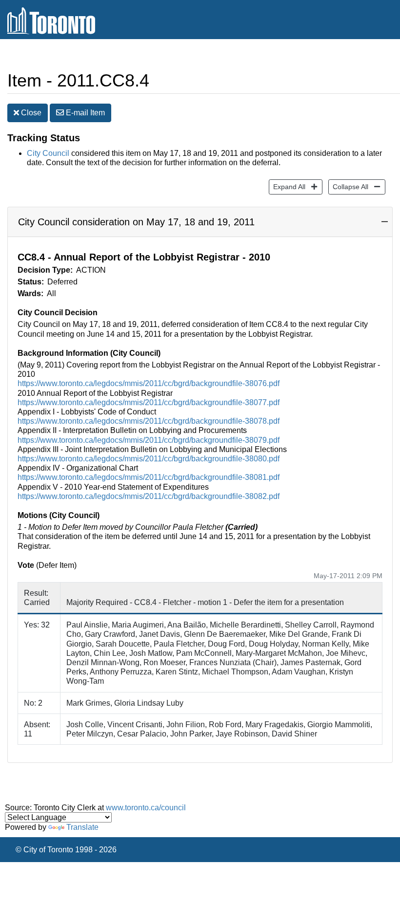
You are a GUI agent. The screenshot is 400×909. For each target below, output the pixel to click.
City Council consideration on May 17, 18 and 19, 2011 (136, 221)
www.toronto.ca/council (146, 807)
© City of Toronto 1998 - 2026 (66, 849)
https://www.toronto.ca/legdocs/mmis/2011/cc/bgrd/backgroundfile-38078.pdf (149, 421)
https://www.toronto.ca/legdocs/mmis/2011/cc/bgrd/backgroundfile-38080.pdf (149, 458)
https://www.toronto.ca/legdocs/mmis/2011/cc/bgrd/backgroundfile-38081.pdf (149, 477)
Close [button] (30, 112)
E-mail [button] (84, 112)
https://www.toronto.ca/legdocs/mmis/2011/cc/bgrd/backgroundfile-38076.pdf (149, 383)
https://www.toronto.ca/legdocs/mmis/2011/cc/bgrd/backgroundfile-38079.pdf (149, 440)
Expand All (287, 186)
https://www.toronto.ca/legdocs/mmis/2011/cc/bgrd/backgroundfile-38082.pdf (149, 496)
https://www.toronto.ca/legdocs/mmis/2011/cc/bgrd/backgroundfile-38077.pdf (149, 402)
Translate (82, 827)
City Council (48, 153)
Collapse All (348, 186)
